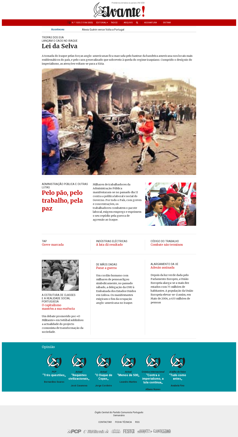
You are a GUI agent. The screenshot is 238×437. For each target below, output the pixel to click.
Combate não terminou (167, 244)
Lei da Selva (60, 46)
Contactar (105, 422)
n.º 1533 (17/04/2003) (82, 22)
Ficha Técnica (123, 422)
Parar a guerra (106, 268)
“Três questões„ (54, 375)
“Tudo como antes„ (177, 377)
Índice (114, 22)
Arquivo (128, 22)
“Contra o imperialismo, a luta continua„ (153, 378)
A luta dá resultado (109, 244)
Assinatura (150, 22)
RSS (137, 422)
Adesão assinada (162, 267)
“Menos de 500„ (128, 375)
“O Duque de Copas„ (103, 377)
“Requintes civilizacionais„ (78, 377)
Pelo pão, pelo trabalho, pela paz (62, 200)
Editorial (101, 22)
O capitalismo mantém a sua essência (58, 307)
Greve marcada (53, 244)
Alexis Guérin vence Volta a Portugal (103, 30)
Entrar (167, 22)
